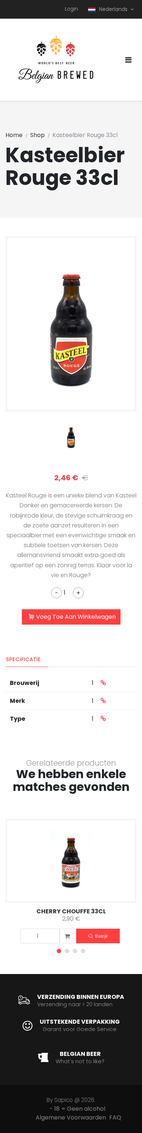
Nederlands (114, 9)
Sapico (63, 1100)
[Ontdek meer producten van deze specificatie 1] (103, 683)
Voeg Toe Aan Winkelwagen (76, 617)
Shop (37, 135)
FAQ (115, 1117)
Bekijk (101, 936)
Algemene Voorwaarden (71, 1117)
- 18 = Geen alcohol (77, 1108)
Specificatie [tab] (23, 659)
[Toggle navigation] (128, 59)
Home (14, 135)
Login (71, 8)
